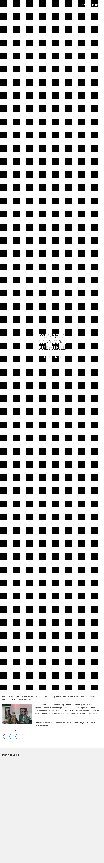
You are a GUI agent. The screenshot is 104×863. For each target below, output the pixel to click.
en (5, 11)
